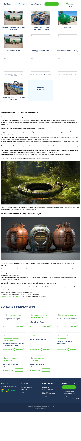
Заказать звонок (51, 4)
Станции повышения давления (67, 319)
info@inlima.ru (67, 396)
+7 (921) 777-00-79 (36, 4)
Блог (22, 392)
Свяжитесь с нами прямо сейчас (10, 296)
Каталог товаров (26, 387)
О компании (45, 387)
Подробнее (19, 326)
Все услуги (24, 389)
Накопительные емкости (38, 339)
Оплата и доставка (47, 389)
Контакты (44, 396)
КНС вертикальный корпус (11, 319)
